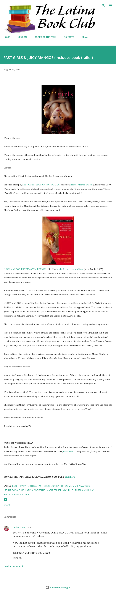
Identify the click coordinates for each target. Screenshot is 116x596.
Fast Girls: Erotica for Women (55, 485)
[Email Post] (5, 500)
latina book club (14, 490)
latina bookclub (35, 490)
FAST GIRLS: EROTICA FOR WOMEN (41, 184)
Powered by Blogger (60, 587)
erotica (32, 485)
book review (19, 485)
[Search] (103, 5)
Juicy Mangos (82, 485)
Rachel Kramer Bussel (81, 184)
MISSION (22, 37)
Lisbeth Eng (19, 527)
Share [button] (7, 504)
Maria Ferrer (54, 490)
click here (68, 451)
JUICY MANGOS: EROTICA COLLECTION (25, 269)
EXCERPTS (69, 37)
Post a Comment (13, 566)
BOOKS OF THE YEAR (45, 37)
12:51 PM (17, 558)
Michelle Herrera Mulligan (69, 269)
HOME (7, 37)
